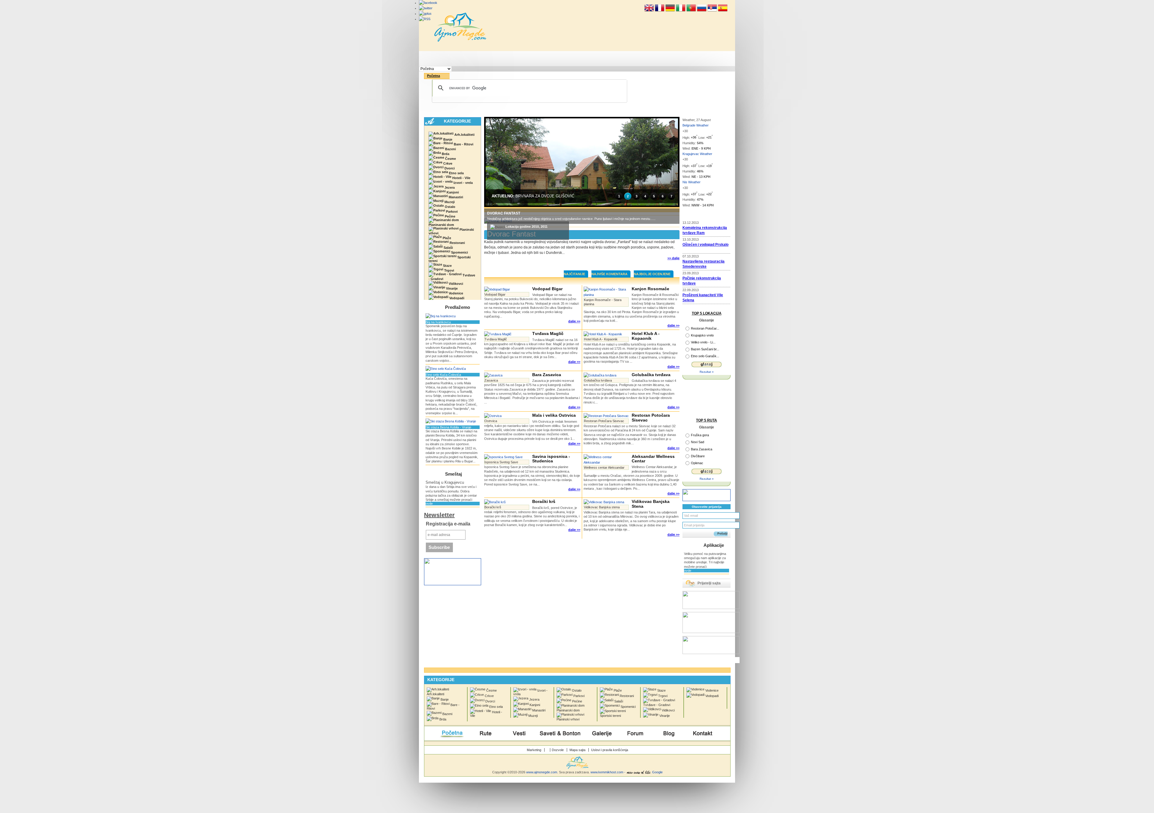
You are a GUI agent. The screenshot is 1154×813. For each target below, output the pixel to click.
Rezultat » (707, 371)
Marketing (534, 750)
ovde (429, 503)
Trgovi (448, 270)
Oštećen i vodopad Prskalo (705, 244)
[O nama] (548, 750)
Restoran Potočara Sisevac (651, 417)
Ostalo (449, 207)
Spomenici (459, 252)
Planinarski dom (441, 225)
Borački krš (543, 501)
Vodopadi (456, 298)
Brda (445, 154)
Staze (447, 265)
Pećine (449, 216)
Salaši (448, 247)
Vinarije (451, 288)
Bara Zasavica (546, 374)
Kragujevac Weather (697, 154)
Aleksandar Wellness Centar (653, 458)
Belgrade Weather (695, 125)
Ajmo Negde (460, 27)
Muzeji (449, 202)
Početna (451, 58)
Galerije (601, 58)
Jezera (449, 187)
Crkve (447, 163)
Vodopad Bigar (547, 288)
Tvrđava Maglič (547, 333)
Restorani (457, 243)
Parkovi (451, 211)
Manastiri (455, 197)
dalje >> (574, 321)
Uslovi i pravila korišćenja (609, 750)
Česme (450, 158)
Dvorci (449, 168)
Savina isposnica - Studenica (551, 458)
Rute (485, 58)
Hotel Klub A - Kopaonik (646, 335)
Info (669, 58)
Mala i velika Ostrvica (554, 415)
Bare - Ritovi (463, 144)
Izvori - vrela (463, 182)
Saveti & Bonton (560, 58)
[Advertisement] (581, 263)
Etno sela (456, 173)
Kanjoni (452, 192)
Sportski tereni (450, 259)
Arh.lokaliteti (464, 134)
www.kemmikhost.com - (608, 772)
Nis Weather (691, 182)
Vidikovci (455, 283)
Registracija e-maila (448, 523)
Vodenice (455, 293)
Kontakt (703, 58)
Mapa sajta (577, 750)
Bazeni (450, 149)
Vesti (519, 58)
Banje (447, 139)
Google (657, 772)
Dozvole (558, 750)
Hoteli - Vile (460, 178)
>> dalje (673, 258)
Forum (635, 58)
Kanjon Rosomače (650, 288)
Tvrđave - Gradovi (452, 277)
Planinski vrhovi (451, 231)
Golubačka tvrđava (651, 374)
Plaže (446, 238)
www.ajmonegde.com (541, 772)
